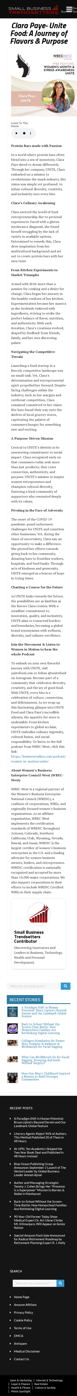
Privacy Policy (23, 1312)
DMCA (18, 1336)
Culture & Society (45, 1387)
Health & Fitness (21, 1387)
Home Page (21, 1297)
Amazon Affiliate (25, 1304)
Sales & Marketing (21, 1380)
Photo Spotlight (20, 1391)
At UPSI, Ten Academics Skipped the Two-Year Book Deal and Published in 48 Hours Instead (38, 1152)
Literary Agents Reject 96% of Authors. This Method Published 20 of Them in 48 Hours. (40, 1137)
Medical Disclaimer (27, 1351)
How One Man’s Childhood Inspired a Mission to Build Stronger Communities (46, 1076)
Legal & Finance (20, 1384)
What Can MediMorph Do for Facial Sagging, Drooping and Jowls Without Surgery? (45, 1060)
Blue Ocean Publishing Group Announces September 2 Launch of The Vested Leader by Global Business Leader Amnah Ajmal (40, 1169)
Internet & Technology (49, 1380)
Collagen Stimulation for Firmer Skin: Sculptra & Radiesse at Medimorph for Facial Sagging (43, 1044)
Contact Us (21, 1359)
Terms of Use (22, 1328)
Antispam (20, 1343)
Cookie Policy (23, 1320)
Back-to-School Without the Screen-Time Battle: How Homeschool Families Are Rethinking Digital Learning (41, 1028)
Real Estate (41, 1384)
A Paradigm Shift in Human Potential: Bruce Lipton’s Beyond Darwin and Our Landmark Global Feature (44, 1011)
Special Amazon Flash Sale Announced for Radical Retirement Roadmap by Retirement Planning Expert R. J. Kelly (39, 1239)
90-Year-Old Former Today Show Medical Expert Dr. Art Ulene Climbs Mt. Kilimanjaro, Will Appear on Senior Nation (39, 1222)
